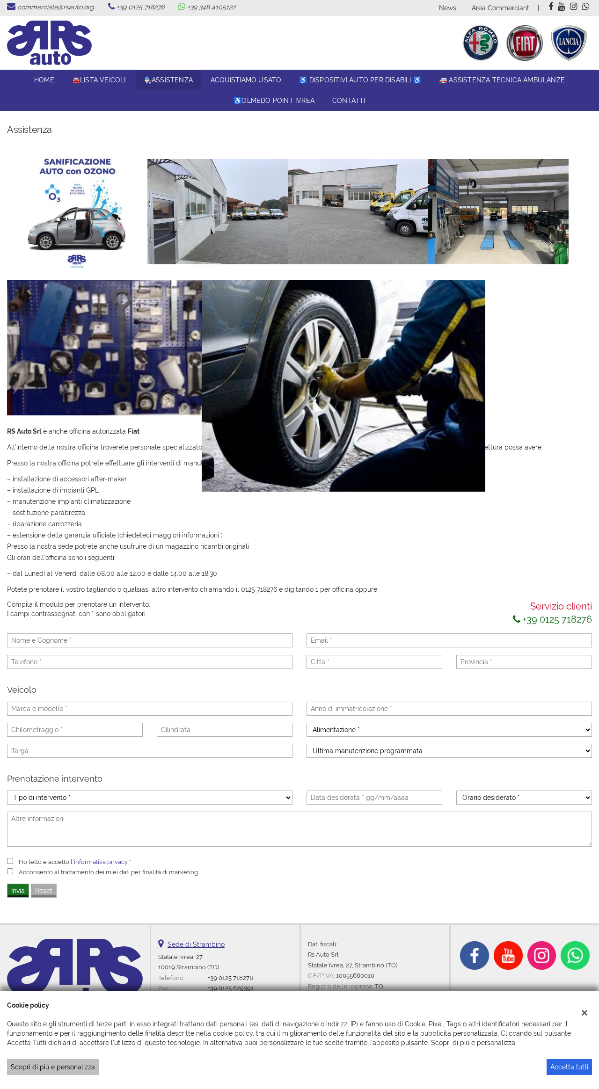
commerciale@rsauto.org (55, 7)
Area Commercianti (501, 8)
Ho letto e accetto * (75, 861)
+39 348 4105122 (211, 7)
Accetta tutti (569, 1067)
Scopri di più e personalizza (53, 1067)
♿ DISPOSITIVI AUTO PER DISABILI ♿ (360, 80)
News (447, 8)
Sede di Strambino (196, 944)
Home (44, 80)
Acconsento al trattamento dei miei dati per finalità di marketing (108, 872)
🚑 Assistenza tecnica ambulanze (502, 80)
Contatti (348, 100)
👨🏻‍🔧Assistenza (168, 80)
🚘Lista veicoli (99, 80)
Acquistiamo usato (246, 80)
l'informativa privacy (99, 861)
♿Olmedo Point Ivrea (274, 100)
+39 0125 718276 (140, 7)
